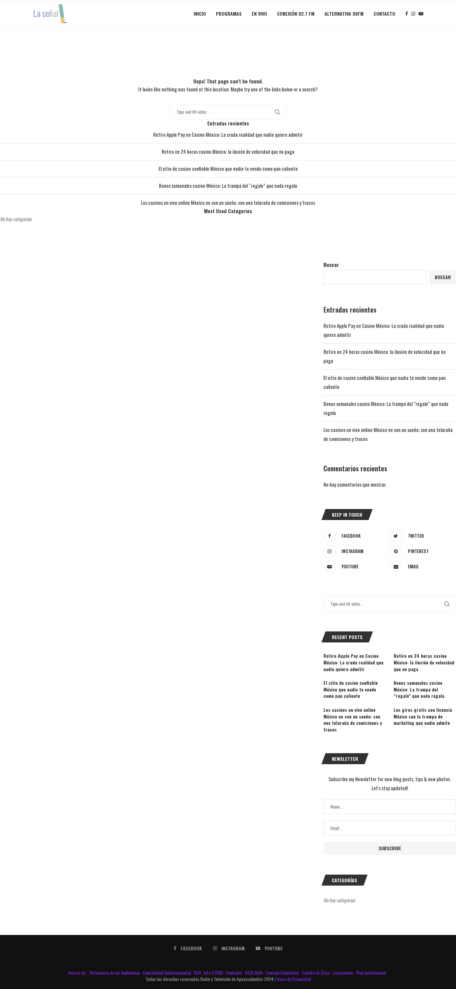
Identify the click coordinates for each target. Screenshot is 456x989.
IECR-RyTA (254, 972)
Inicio (200, 13)
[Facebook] (406, 13)
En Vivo (259, 13)
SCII (198, 972)
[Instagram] (413, 13)
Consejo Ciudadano (283, 972)
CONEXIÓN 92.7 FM (295, 13)
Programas (229, 13)
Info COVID (214, 972)
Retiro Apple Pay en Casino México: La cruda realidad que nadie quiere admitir (228, 134)
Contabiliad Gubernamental (167, 972)
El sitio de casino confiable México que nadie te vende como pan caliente (228, 168)
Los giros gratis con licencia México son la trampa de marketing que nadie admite (423, 716)
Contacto (384, 13)
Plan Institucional (371, 972)
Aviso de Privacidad (294, 978)
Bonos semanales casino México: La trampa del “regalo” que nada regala (228, 185)
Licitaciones (343, 972)
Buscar (331, 264)
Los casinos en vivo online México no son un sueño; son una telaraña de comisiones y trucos (228, 202)
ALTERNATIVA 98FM (344, 13)
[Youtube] (421, 13)
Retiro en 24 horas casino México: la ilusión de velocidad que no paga (228, 151)
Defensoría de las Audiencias (114, 972)
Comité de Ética (316, 972)
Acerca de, (77, 972)
